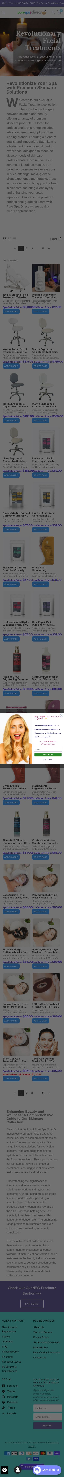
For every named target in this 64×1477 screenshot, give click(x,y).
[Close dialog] (61, 715)
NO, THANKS (48, 759)
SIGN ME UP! (48, 755)
